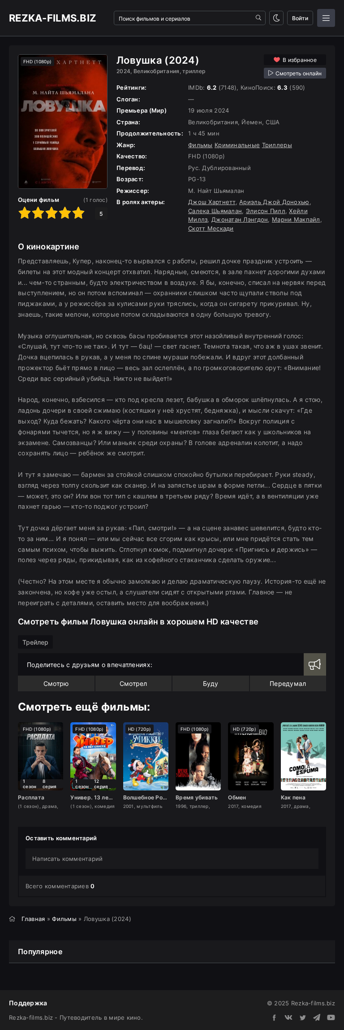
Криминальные (237, 144)
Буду (210, 683)
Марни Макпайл (296, 219)
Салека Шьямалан (215, 210)
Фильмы (200, 144)
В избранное (300, 60)
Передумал (288, 683)
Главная (33, 918)
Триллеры (277, 144)
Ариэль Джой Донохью (274, 201)
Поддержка (28, 1003)
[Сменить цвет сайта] (276, 18)
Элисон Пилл (265, 210)
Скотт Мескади (211, 228)
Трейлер (35, 642)
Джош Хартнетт (212, 201)
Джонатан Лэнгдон (239, 219)
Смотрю (56, 683)
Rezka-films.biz (52, 18)
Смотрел (133, 683)
